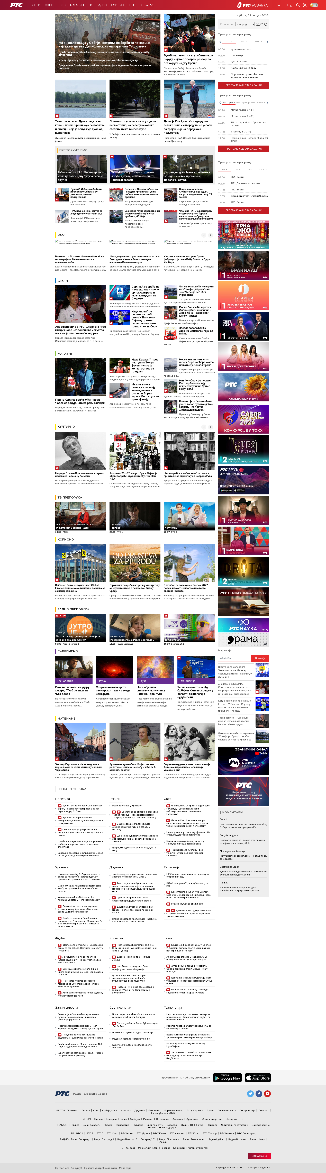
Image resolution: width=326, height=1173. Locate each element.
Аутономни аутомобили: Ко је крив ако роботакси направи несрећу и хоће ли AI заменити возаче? (133, 767)
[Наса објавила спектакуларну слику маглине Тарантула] (155, 670)
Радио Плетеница (169, 1139)
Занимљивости (66, 1008)
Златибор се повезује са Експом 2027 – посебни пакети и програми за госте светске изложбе (187, 588)
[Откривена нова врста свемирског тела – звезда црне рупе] (114, 670)
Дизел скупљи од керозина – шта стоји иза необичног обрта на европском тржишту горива (188, 913)
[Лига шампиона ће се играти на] (170, 292)
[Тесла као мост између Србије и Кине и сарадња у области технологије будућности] (196, 670)
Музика (108, 1124)
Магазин (77, 5)
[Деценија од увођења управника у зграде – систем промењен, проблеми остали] (188, 169)
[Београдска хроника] (243, 356)
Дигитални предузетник (234, 1124)
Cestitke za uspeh (229, 866)
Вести (35, 5)
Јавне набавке (161, 1147)
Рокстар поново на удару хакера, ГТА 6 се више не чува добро (72, 690)
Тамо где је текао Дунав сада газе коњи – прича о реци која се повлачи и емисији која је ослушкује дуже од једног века (80, 127)
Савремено (68, 651)
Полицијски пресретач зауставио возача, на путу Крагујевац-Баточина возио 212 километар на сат (78, 909)
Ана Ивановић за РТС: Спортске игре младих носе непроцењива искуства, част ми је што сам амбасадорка (80, 330)
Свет (167, 799)
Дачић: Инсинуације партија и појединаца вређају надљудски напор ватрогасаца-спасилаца (80, 844)
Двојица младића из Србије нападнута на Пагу (134, 849)
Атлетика (178, 1118)
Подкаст (263, 1110)
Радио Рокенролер (194, 1139)
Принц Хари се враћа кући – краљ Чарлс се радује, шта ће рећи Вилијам (80, 401)
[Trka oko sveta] (243, 235)
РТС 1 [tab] (229, 41)
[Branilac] (243, 265)
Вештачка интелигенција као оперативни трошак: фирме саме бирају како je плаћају (189, 1036)
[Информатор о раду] (243, 791)
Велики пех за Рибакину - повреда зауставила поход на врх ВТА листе (187, 991)
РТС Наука (127, 1133)
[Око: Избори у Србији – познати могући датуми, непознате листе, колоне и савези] (135, 169)
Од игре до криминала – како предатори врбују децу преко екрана (131, 899)
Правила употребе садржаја (100, 1167)
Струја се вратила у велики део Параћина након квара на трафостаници (134, 920)
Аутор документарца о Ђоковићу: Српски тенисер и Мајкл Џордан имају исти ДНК (186, 968)
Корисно (66, 539)
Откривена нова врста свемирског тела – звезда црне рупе (113, 690)
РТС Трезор (210, 1133)
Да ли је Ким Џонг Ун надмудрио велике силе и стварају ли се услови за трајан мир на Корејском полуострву (188, 127)
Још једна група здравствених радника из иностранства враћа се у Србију (142, 213)
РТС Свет (112, 1133)
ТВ (90, 5)
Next (267, 42)
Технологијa (173, 1008)
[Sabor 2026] (243, 419)
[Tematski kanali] (243, 632)
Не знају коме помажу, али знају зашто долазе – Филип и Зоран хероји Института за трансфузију (145, 392)
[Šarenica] (243, 541)
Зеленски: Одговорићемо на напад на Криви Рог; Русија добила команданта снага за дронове (141, 193)
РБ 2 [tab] (237, 169)
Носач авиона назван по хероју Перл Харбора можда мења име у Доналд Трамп (196, 362)
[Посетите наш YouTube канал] (267, 1093)
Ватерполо (162, 1118)
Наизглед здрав (168, 1127)
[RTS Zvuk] (243, 480)
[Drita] (243, 571)
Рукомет (148, 1118)
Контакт (130, 1147)
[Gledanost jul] (243, 387)
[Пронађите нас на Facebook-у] (259, 1093)
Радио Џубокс (217, 1139)
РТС (132, 5)
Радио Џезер (257, 1139)
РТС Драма (143, 1133)
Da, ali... (224, 819)
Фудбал (61, 938)
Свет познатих (120, 1008)
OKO (62, 5)
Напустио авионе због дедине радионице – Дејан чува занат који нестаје (80, 1036)
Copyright (76, 1167)
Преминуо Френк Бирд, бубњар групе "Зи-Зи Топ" (135, 1025)
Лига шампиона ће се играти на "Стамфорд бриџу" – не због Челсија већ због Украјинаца (196, 291)
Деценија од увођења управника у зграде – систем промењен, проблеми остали (187, 176)
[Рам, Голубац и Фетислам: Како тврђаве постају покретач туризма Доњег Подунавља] (170, 386)
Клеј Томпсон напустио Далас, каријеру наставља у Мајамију (131, 968)
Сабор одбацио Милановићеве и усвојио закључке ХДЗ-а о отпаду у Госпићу (132, 826)
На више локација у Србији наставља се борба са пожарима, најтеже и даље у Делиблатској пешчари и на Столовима (105, 44)
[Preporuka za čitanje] (243, 601)
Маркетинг (144, 1147)
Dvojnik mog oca (229, 835)
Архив (163, 1141)
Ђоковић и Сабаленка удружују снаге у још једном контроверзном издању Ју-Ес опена (189, 980)
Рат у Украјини (195, 1110)
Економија (171, 867)
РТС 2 (89, 1133)
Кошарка (116, 938)
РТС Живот (159, 1133)
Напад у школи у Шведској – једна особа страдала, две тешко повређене (188, 833)
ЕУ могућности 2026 (163, 1113)
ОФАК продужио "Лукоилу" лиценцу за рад (187, 884)
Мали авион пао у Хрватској (127, 805)
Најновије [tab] (224, 650)
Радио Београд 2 (104, 1139)
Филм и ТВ (187, 1124)
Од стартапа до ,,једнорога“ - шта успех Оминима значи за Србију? (79, 636)
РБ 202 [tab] (263, 169)
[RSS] (304, 5)
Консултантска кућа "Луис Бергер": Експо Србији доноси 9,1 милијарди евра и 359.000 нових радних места (188, 894)
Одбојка (135, 1118)
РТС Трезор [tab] (243, 102)
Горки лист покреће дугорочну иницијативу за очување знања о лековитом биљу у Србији (135, 588)
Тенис (168, 938)
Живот (75, 1124)
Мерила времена (173, 1110)
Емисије (118, 5)
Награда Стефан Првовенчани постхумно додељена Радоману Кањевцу (79, 475)
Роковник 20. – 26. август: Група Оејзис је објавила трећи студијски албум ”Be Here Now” (133, 476)
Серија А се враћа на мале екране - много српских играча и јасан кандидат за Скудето (145, 292)
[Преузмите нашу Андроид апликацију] (227, 1077)
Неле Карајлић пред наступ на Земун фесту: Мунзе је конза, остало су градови (145, 365)
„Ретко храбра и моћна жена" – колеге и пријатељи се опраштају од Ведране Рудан (188, 475)
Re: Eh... (224, 882)
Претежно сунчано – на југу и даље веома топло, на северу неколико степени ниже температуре (133, 125)
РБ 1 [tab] (224, 169)
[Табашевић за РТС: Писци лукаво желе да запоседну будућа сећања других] (82, 169)
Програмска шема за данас (243, 85)
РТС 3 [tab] (258, 41)
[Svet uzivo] (243, 326)
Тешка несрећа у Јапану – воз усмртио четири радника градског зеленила (184, 852)
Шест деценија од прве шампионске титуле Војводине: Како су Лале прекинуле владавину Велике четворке (134, 259)
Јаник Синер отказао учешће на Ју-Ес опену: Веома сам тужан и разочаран (186, 958)
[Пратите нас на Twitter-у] (250, 1093)
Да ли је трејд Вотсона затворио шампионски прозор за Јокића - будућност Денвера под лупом (129, 978)
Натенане (67, 718)
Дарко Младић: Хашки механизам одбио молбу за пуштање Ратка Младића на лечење (79, 888)
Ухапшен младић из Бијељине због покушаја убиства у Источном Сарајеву (79, 898)
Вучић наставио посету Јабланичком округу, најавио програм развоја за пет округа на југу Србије (188, 59)
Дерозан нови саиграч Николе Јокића (131, 958)
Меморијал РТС (234, 1118)
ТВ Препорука (70, 497)
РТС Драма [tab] (228, 102)
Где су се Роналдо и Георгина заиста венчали (132, 1046)
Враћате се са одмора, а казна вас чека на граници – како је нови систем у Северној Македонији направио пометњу (135, 814)
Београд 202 (148, 1139)
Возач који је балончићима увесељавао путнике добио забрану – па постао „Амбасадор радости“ (196, 405)
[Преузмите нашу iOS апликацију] (258, 1077)
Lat (279, 5)
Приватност (62, 1167)
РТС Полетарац (246, 1133)
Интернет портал (197, 1147)
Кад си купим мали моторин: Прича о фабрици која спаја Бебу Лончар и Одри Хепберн (187, 259)
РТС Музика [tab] (258, 102)
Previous (220, 42)
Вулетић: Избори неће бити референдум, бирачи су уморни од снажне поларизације (86, 193)
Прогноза (226, 24)
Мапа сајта (259, 1156)
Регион (115, 799)
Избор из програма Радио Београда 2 (132, 638)
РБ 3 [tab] (250, 169)
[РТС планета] (252, 5)
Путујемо (138, 1124)
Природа (212, 1124)
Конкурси (179, 1147)
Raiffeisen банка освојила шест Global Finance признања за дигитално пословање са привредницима (80, 588)
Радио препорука (73, 609)
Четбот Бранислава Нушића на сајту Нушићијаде (185, 1045)
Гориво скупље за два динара (187, 903)
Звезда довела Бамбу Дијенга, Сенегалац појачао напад (196, 330)
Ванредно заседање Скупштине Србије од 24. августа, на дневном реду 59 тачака (195, 193)
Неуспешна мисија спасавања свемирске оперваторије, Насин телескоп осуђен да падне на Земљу (188, 1017)
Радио (101, 5)
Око (61, 235)
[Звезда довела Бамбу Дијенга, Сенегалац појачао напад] (170, 333)
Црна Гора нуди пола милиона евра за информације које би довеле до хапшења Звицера (135, 838)
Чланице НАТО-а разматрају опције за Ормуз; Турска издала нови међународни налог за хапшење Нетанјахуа (196, 214)
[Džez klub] (243, 449)
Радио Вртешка (237, 1139)
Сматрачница (247, 1110)
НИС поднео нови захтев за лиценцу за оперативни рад (86, 212)
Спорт (50, 5)
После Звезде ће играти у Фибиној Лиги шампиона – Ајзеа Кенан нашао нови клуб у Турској (195, 311)
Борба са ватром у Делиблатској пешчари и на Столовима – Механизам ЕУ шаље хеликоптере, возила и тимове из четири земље (80, 922)
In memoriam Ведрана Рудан (75, 526)
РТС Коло (193, 1133)
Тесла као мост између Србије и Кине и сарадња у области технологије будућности (195, 692)
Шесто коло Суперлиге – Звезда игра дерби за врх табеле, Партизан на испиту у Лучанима (80, 947)
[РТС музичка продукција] (243, 761)
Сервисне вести (227, 1110)
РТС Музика (227, 1133)
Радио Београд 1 (81, 1139)
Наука (199, 1124)
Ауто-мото (192, 1118)
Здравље (172, 1124)
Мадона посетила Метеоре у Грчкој (131, 1038)
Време (210, 1110)
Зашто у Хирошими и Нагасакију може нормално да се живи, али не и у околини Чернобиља (78, 767)
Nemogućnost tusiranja (233, 851)
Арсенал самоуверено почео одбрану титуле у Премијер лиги (80, 994)
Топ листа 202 (173, 639)
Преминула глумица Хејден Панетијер (132, 1032)
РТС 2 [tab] (243, 41)
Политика (62, 799)
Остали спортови (212, 1118)
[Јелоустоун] (243, 510)
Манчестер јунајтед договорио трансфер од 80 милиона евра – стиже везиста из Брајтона (78, 983)
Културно (66, 427)
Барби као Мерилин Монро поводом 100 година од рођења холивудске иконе (80, 1045)
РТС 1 (79, 1133)
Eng (289, 5)
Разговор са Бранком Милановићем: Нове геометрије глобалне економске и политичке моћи (79, 259)
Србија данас (109, 1110)
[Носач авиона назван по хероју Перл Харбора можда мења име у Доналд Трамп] (170, 365)
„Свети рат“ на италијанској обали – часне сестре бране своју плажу (80, 1054)
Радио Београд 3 (127, 1139)
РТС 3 (100, 1133)
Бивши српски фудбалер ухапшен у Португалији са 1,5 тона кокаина (185, 842)
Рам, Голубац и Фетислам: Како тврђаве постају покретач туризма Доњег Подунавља (195, 385)
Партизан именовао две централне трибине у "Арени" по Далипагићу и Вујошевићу (133, 989)
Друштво (116, 867)
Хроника (61, 867)
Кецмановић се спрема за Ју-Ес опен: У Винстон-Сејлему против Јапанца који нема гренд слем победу (144, 319)
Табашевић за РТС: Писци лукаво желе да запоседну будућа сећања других (80, 176)
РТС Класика (177, 1133)
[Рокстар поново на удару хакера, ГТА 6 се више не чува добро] (74, 670)
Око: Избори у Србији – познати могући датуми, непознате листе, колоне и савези (133, 176)
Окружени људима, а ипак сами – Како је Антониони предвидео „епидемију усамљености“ (187, 767)
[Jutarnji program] (243, 295)
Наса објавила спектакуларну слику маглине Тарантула (151, 690)
